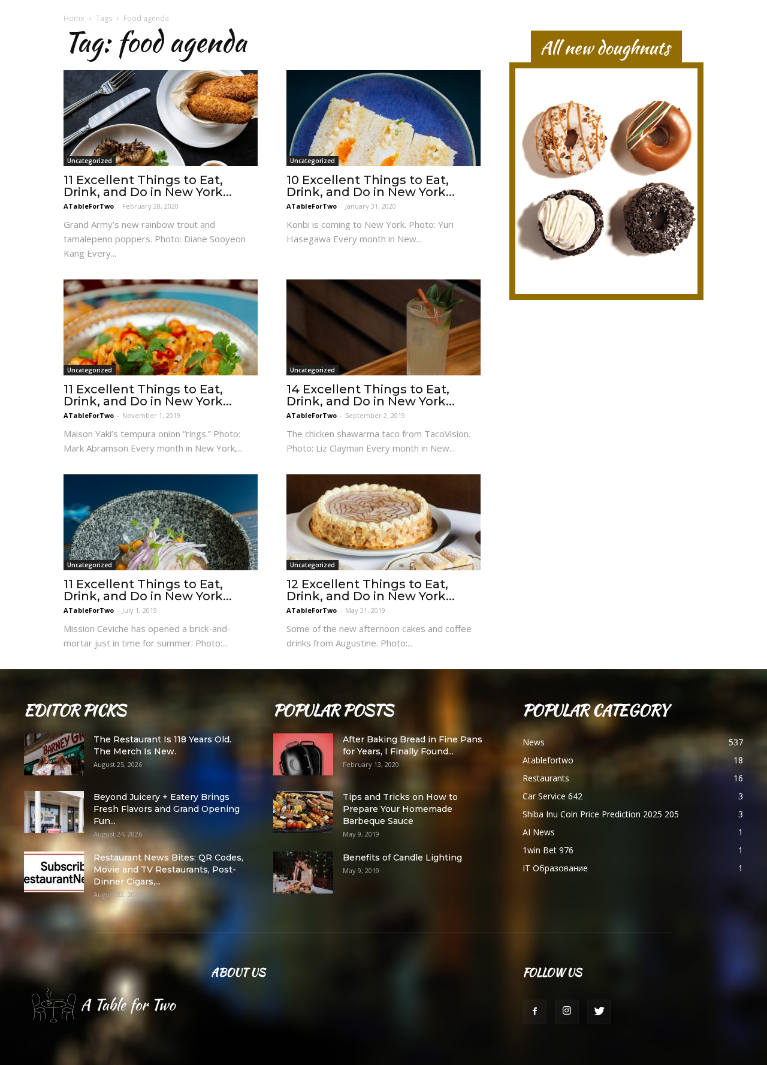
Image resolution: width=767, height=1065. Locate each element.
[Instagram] (567, 1012)
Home (74, 18)
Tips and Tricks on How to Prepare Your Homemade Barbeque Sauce (400, 809)
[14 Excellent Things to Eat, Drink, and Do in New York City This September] (383, 327)
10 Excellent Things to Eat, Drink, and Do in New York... (370, 186)
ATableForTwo (89, 205)
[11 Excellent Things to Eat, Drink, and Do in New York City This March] (161, 118)
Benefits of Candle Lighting (402, 857)
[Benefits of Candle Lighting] (303, 872)
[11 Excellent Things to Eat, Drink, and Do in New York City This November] (161, 327)
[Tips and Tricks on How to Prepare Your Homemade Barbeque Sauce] (303, 812)
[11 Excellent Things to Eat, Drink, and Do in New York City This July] (161, 522)
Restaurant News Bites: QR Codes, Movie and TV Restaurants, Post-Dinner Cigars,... (168, 869)
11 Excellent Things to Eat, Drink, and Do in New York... (148, 186)
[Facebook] (534, 1012)
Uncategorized (89, 161)
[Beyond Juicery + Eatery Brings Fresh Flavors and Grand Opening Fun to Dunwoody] (54, 812)
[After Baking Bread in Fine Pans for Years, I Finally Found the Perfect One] (303, 754)
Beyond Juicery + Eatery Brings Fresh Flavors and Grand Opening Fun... (166, 809)
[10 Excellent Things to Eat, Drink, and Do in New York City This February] (383, 118)
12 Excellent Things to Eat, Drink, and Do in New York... (370, 590)
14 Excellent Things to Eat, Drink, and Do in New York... (370, 395)
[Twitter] (599, 1012)
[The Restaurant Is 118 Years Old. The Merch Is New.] (54, 754)
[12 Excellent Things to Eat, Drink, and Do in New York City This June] (383, 522)
